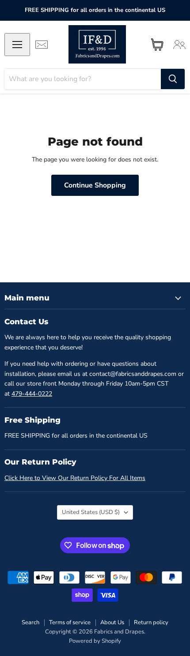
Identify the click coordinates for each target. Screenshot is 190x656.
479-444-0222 (31, 394)
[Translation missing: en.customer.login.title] (179, 44)
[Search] (173, 79)
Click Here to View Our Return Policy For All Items (74, 478)
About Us (112, 622)
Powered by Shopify (95, 641)
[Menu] (17, 44)
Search (30, 622)
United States (91, 512)
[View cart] (157, 44)
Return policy (151, 622)
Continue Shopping (95, 185)
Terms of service (70, 622)
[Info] (41, 44)
